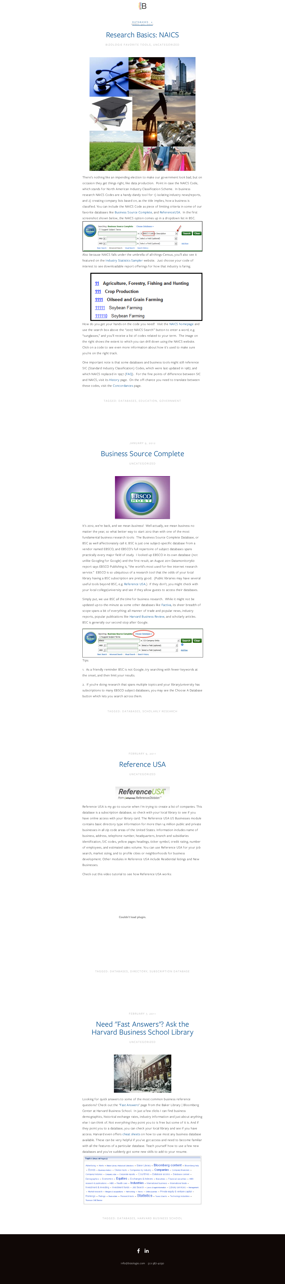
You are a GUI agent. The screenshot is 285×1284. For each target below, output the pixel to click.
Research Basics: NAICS (142, 34)
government (170, 401)
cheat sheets (131, 1134)
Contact (90, 13)
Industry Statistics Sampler (125, 260)
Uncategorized (166, 45)
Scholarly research (160, 711)
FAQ (129, 374)
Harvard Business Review (147, 616)
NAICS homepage (181, 324)
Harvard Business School (160, 1218)
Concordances (123, 385)
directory (139, 971)
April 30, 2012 (142, 24)
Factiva (166, 605)
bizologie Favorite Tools (128, 45)
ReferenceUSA (170, 212)
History (114, 380)
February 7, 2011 (142, 1014)
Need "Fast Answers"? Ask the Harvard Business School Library (142, 1028)
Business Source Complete (133, 212)
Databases (128, 401)
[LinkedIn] (146, 1250)
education (148, 401)
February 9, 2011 (142, 754)
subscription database (170, 971)
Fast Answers (129, 1105)
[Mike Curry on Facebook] (138, 1250)
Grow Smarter (16, 13)
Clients (71, 13)
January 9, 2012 (143, 443)
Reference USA (134, 584)
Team (56, 13)
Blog (107, 13)
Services (39, 13)
